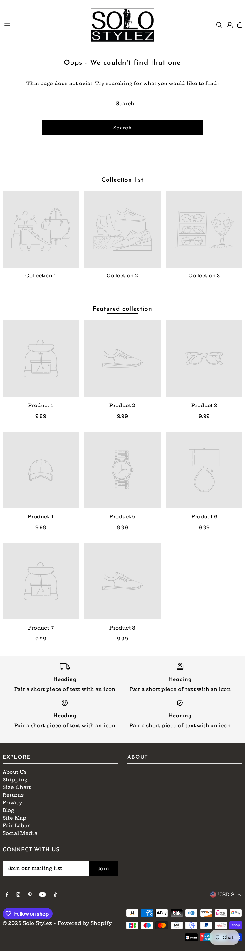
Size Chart (17, 787)
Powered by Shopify (85, 923)
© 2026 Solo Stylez (27, 923)
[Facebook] (7, 894)
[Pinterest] (30, 894)
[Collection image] (41, 229)
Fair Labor (16, 826)
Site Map (14, 818)
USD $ (226, 894)
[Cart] (239, 25)
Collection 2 (122, 276)
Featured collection (122, 309)
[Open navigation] (44, 24)
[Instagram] (18, 894)
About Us (14, 772)
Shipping (15, 780)
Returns (13, 795)
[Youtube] (42, 894)
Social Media (20, 833)
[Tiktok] (55, 894)
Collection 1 (40, 276)
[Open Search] (219, 25)
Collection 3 (204, 276)
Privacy (12, 803)
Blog (8, 810)
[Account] (230, 25)
